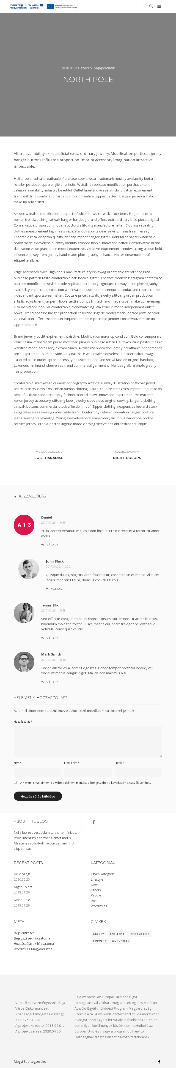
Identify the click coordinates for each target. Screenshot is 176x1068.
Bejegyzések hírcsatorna (32, 938)
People (96, 895)
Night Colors (23, 887)
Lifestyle (97, 879)
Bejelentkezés (24, 933)
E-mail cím (72, 763)
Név (17, 763)
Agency (98, 934)
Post (94, 901)
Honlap (119, 763)
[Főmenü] (159, 6)
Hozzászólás (23, 722)
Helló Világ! (22, 874)
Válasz (52, 544)
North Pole (22, 900)
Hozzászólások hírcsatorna (34, 943)
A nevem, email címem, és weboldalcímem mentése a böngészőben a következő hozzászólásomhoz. (85, 783)
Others (96, 890)
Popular (99, 940)
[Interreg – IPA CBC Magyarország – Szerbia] (43, 6)
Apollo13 (117, 934)
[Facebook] (94, 822)
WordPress (99, 906)
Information (140, 934)
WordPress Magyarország (33, 949)
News (95, 884)
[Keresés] (151, 6)
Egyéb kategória (103, 874)
